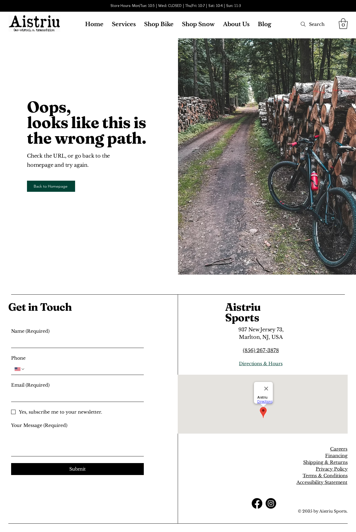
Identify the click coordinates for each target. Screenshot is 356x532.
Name (30, 331)
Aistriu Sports (243, 312)
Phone (18, 358)
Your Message (39, 425)
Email (30, 385)
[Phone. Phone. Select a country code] (19, 369)
